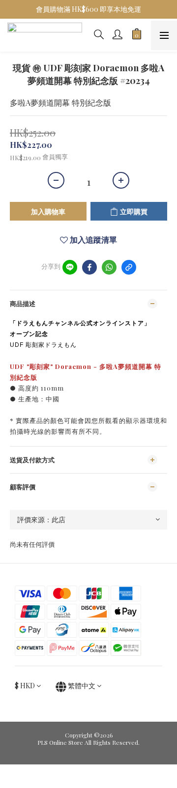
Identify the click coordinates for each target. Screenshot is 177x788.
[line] (69, 267)
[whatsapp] (109, 267)
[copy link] (128, 267)
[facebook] (89, 267)
